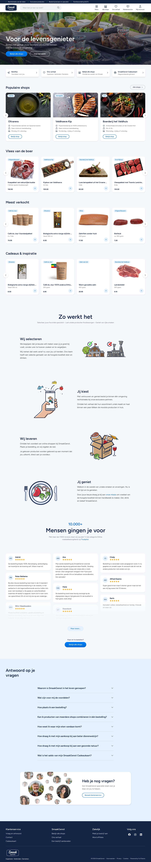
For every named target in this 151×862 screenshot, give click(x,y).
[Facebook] (129, 834)
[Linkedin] (140, 834)
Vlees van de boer (19, 151)
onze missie (111, 495)
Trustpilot (85, 539)
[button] (5, 115)
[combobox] (38, 8)
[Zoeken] (58, 8)
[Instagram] (135, 834)
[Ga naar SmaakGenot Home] (11, 8)
